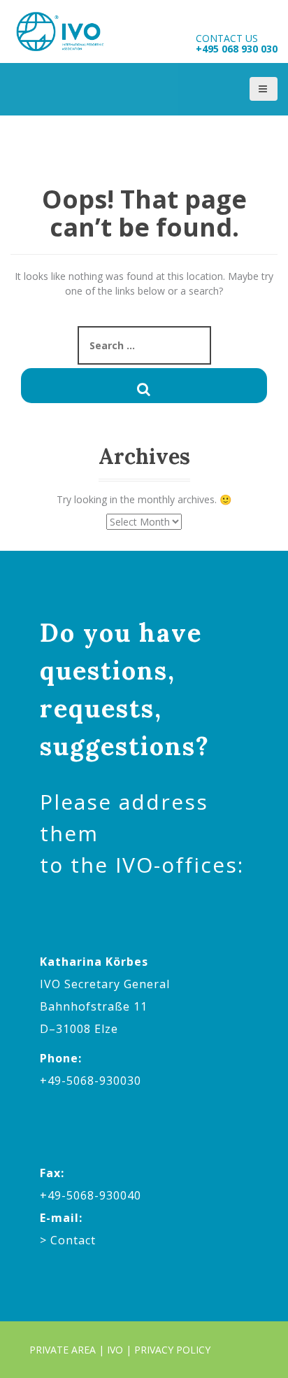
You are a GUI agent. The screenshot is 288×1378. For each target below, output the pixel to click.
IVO (115, 1349)
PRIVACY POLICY (172, 1349)
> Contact (68, 1240)
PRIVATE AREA (62, 1349)
